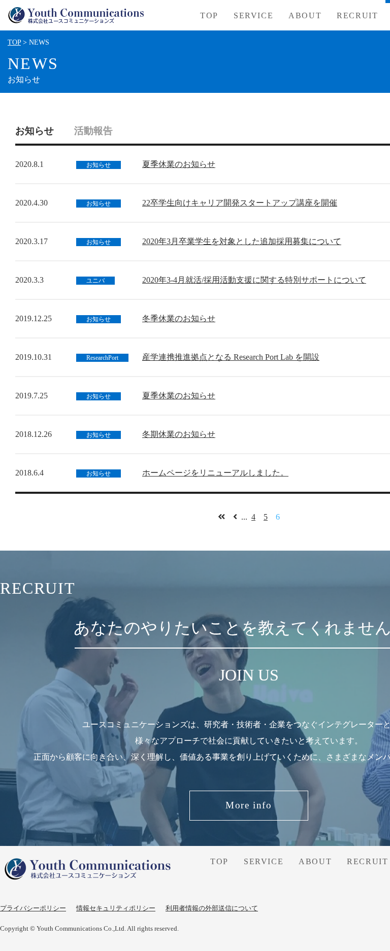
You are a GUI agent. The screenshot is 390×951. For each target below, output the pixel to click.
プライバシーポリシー (33, 908)
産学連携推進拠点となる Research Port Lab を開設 (230, 357)
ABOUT (304, 15)
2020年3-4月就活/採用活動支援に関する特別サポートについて (254, 280)
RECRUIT (357, 15)
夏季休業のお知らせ (178, 164)
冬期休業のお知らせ (178, 434)
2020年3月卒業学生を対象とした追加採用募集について (241, 241)
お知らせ (34, 130)
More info (248, 805)
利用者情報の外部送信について (212, 908)
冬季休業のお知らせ (178, 318)
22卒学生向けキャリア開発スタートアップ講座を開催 (239, 202)
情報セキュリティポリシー (115, 908)
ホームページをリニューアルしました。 (215, 472)
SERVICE (263, 861)
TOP (209, 15)
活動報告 (93, 130)
